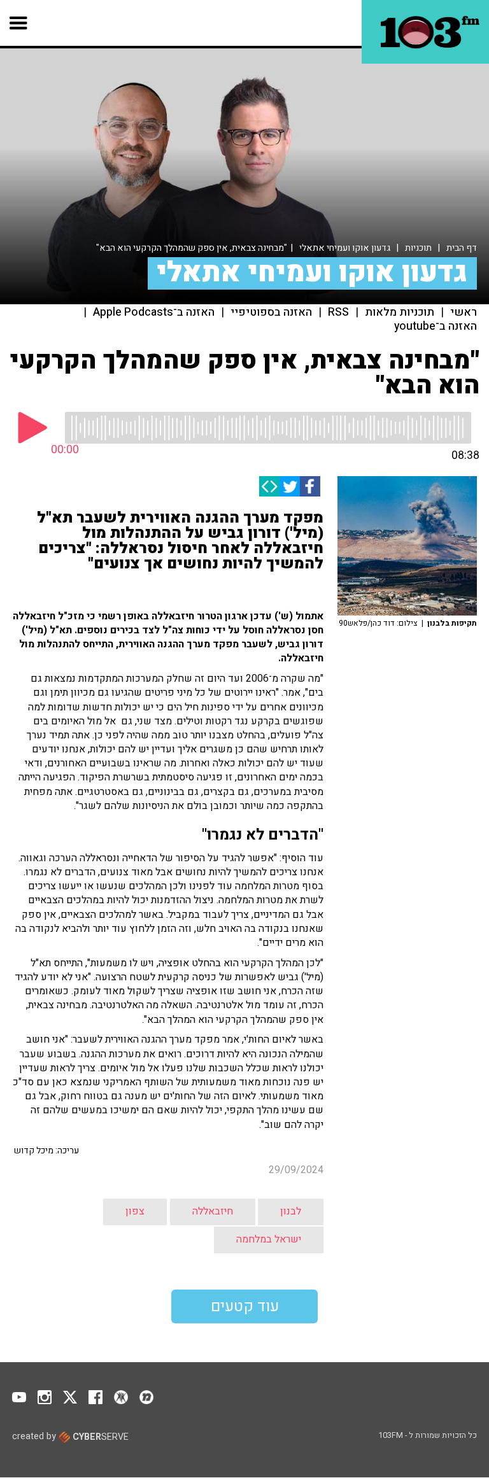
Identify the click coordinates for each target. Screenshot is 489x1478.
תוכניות (418, 248)
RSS (338, 312)
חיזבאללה (212, 1211)
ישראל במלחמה (268, 1239)
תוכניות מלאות (399, 312)
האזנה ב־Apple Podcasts (154, 312)
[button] (19, 23)
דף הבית (461, 248)
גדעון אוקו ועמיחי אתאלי (344, 248)
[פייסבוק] (310, 486)
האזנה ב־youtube (435, 326)
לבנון (290, 1211)
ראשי (463, 312)
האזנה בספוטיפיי (271, 312)
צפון (135, 1211)
